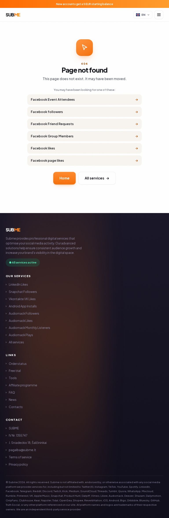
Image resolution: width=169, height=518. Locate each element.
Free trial (15, 371)
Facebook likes (84, 148)
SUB (13, 14)
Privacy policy (18, 464)
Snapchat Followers (23, 292)
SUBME (14, 428)
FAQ (12, 392)
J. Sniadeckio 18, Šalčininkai (28, 443)
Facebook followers (84, 112)
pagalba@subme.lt (22, 450)
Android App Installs (23, 306)
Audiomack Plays (21, 335)
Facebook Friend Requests (84, 124)
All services (97, 178)
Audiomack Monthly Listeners (29, 328)
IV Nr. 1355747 (18, 435)
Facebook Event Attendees (84, 99)
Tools (13, 378)
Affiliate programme (23, 385)
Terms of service (20, 457)
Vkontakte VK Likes (22, 299)
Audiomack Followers (24, 313)
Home (64, 178)
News (13, 399)
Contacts (16, 407)
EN (143, 14)
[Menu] (158, 14)
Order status (18, 364)
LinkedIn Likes (18, 284)
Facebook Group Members (84, 136)
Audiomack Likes (21, 321)
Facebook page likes (84, 160)
